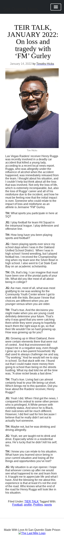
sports (48, 504)
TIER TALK (31, 501)
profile (28, 504)
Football (17, 504)
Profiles (38, 504)
